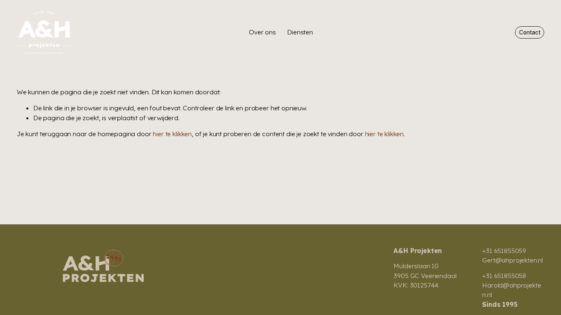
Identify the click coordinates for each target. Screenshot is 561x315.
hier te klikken (172, 134)
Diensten (300, 32)
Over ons (262, 32)
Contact (529, 32)
